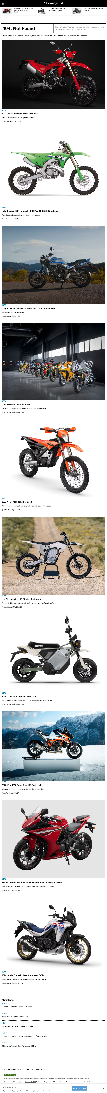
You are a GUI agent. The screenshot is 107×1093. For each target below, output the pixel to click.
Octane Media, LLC (30, 1082)
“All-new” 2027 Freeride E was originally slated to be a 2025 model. (26, 506)
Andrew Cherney (8, 412)
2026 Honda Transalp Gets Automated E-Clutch (24, 975)
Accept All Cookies (79, 1088)
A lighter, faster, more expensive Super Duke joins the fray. (23, 789)
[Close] (103, 1088)
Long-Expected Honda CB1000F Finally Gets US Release (28, 308)
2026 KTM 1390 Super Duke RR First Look (21, 785)
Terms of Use (29, 1070)
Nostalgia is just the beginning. (13, 312)
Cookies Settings (10, 1075)
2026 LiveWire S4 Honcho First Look (19, 696)
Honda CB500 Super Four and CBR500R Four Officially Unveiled (32, 882)
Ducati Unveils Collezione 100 (16, 404)
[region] (53, 1088)
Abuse (19, 1070)
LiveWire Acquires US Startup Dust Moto (21, 599)
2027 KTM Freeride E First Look (17, 502)
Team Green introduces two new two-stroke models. (21, 215)
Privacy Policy (10, 1070)
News (4, 110)
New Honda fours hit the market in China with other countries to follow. (28, 887)
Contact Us (40, 1070)
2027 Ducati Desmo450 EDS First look (20, 113)
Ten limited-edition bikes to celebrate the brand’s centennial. (24, 409)
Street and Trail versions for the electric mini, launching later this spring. (28, 701)
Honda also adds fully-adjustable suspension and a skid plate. (24, 979)
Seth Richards (7, 121)
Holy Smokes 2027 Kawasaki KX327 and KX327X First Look (30, 211)
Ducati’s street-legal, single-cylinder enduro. (18, 118)
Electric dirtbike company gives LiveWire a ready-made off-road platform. (29, 603)
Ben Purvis (6, 219)
